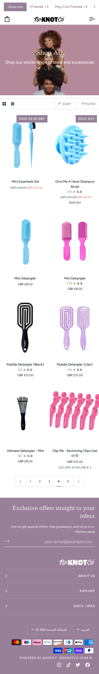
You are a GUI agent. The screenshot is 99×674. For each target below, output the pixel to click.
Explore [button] (87, 591)
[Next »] (78, 481)
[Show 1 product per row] (12, 104)
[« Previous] (20, 481)
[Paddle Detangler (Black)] (25, 327)
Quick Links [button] (84, 606)
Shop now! (15, 7)
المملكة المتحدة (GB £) (51, 629)
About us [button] (86, 576)
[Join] (8, 541)
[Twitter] (78, 665)
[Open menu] (87, 19)
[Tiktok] (69, 665)
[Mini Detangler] (25, 241)
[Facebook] (87, 665)
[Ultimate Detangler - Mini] (25, 413)
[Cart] (11, 19)
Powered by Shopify (38, 658)
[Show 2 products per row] (4, 104)
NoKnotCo (69, 658)
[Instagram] (59, 665)
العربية (85, 629)
